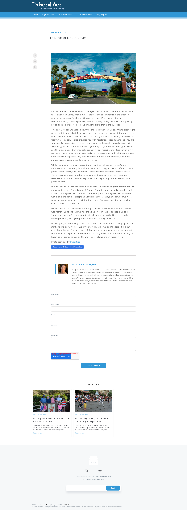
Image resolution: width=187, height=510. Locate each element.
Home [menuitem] (35, 14)
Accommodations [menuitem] (85, 14)
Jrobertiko (75, 241)
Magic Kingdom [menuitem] (48, 14)
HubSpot (66, 505)
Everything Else (58, 33)
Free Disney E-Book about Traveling (67, 247)
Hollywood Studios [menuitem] (66, 14)
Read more (37, 433)
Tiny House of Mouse (43, 505)
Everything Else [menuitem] (102, 14)
